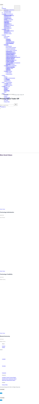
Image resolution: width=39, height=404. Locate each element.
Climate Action (7, 97)
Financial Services (7, 15)
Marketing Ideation (10, 59)
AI (2, 7)
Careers (5, 96)
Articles (5, 89)
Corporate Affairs (7, 11)
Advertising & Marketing (9, 9)
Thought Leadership (10, 66)
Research (6, 32)
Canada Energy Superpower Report (9, 378)
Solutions (6, 71)
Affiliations (6, 94)
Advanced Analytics (10, 41)
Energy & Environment (8, 14)
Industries (4, 8)
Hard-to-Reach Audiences (11, 55)
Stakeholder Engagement (11, 65)
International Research (10, 57)
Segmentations (9, 85)
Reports (5, 87)
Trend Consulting (9, 68)
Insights (3, 86)
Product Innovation (10, 61)
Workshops (8, 69)
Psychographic (9, 82)
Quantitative (8, 40)
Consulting (6, 44)
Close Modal (2, 389)
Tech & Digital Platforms (9, 25)
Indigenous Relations (10, 58)
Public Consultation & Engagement (13, 62)
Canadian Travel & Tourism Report (9, 377)
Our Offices (6, 99)
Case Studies (6, 90)
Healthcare (6, 16)
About (3, 93)
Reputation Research (10, 64)
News (5, 92)
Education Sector (7, 12)
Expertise (4, 29)
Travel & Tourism (7, 26)
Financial (8, 79)
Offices (3, 347)
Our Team (6, 100)
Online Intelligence (10, 43)
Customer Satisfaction (10, 54)
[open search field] (17, 8)
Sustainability (7, 23)
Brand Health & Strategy (11, 53)
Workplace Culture (7, 28)
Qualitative (8, 39)
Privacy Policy (5, 384)
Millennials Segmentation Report (8, 380)
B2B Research (9, 51)
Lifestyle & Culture (8, 18)
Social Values (6, 30)
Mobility (5, 19)
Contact (3, 346)
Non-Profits (6, 21)
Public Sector (6, 22)
